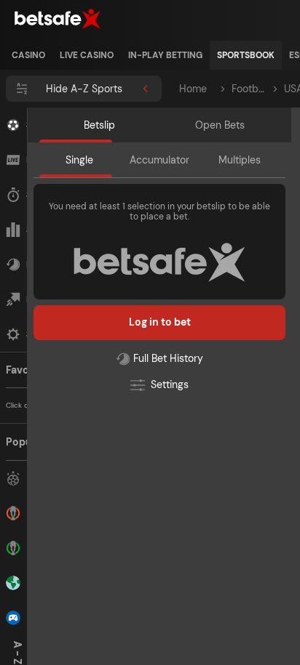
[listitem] (28, 55)
